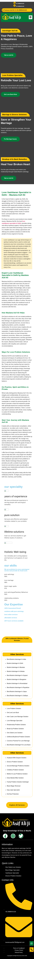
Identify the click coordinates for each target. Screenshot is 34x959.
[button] (30, 17)
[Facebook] (5, 836)
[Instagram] (13, 836)
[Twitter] (21, 836)
